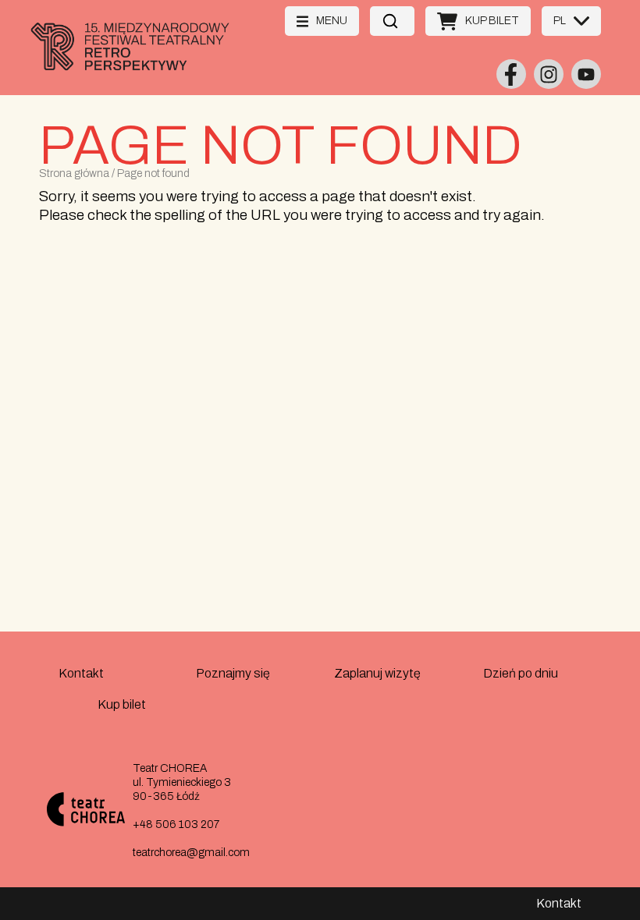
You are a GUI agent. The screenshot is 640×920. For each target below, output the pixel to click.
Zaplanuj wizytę (377, 673)
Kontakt (81, 673)
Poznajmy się (233, 673)
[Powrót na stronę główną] (147, 69)
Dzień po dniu (520, 673)
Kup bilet (122, 704)
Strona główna (74, 173)
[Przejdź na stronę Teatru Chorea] (92, 811)
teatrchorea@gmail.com (191, 852)
